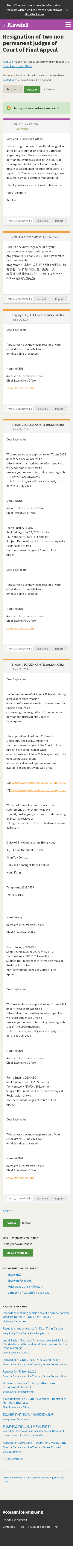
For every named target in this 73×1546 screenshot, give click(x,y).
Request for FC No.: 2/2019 (19, 1371)
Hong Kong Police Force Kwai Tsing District (26, 1333)
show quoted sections (20, 388)
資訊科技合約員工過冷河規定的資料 (27, 1426)
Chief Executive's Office (17, 66)
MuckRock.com (34, 14)
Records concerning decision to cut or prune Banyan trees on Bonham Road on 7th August (36, 1314)
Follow (32, 89)
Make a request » (18, 1253)
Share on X (14, 1274)
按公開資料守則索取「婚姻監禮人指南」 (30, 1414)
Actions (11, 89)
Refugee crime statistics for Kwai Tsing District (33, 1328)
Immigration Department (16, 1419)
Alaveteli (22, 1519)
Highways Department (15, 1321)
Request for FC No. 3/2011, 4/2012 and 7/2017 (31, 1359)
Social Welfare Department (18, 1391)
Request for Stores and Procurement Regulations (34, 1442)
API (56, 1526)
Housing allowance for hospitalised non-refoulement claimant (29, 1385)
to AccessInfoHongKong (28, 1292)
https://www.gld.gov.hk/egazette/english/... (38, 782)
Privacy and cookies (39, 1526)
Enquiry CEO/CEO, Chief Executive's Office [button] (38, 315)
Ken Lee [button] (17, 124)
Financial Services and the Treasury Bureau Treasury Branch (36, 1364)
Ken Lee (8, 61)
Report (59, 220)
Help (21, 1526)
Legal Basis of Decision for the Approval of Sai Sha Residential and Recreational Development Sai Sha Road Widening (35, 1344)
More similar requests (13, 1458)
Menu (68, 24)
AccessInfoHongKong (16, 25)
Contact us (8, 80)
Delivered (22, 128)
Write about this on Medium (25, 1286)
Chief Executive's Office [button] (27, 237)
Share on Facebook (19, 1280)
